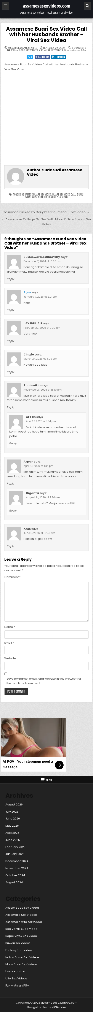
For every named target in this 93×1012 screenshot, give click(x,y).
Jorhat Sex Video (58, 197)
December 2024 (17, 861)
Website (10, 658)
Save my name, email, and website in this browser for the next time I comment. (43, 681)
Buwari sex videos (17, 943)
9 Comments (79, 47)
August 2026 (14, 804)
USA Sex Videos (16, 978)
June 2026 (12, 818)
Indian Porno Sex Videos (22, 957)
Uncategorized (16, 971)
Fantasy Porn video (18, 950)
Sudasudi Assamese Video (22, 47)
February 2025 (15, 847)
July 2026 (11, 812)
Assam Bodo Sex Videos (24, 50)
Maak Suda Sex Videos (21, 964)
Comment (12, 577)
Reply (10, 279)
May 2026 (12, 826)
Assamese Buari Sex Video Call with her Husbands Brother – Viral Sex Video (46, 34)
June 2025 (12, 840)
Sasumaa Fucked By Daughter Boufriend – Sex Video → (46, 212)
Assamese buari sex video (36, 194)
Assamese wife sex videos (24, 922)
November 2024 (16, 868)
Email (9, 643)
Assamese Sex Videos (51, 50)
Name (9, 627)
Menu (49, 780)
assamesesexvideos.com (46, 6)
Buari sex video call (64, 194)
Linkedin (60, 57)
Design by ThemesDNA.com (46, 1007)
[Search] (87, 5)
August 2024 (14, 882)
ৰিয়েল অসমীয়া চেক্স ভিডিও (75, 50)
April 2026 (12, 833)
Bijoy (27, 292)
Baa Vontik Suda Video (21, 929)
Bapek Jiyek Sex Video (21, 936)
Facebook (43, 57)
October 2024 (15, 875)
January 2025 (14, 854)
